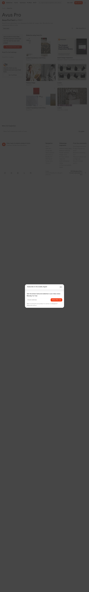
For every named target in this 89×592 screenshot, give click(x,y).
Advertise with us (32, 305)
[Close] (61, 287)
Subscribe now (56, 300)
